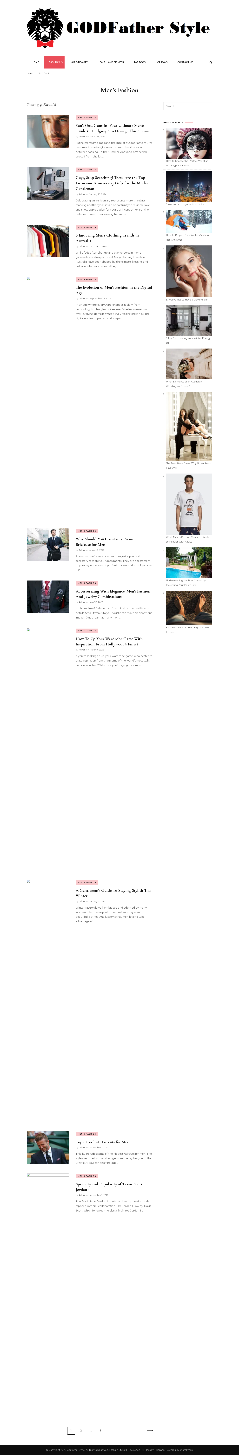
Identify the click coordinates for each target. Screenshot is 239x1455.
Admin (82, 136)
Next (149, 1431)
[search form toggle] (211, 62)
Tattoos (140, 62)
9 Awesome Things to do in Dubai (185, 204)
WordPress (186, 1450)
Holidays (161, 62)
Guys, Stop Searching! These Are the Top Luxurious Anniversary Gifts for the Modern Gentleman (113, 183)
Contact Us (185, 62)
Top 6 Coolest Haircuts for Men (102, 1141)
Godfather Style (76, 1450)
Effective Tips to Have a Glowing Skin (187, 299)
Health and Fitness (111, 62)
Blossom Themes (154, 1450)
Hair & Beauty (79, 62)
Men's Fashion (87, 117)
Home (35, 62)
